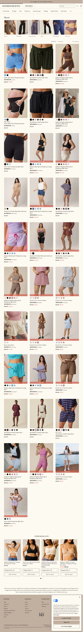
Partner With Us (45, 604)
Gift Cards (6, 614)
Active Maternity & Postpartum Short (14, 83)
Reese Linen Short (9, 347)
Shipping (6, 608)
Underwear (66, 42)
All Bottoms (18, 42)
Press (26, 606)
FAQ (5, 602)
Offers (5, 617)
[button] (14, 11)
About (26, 602)
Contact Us (6, 604)
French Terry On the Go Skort (37, 303)
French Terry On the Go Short (63, 390)
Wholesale (44, 606)
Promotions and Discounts (9, 610)
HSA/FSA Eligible (8, 612)
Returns (5, 606)
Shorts (5, 42)
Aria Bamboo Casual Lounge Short (38, 83)
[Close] (78, 597)
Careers (26, 608)
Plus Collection (55, 42)
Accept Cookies (65, 618)
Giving (26, 604)
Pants (41, 42)
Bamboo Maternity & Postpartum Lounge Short (40, 172)
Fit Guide (27, 612)
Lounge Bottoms (31, 42)
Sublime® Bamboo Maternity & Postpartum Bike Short (63, 84)
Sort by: (52, 47)
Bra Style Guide (28, 610)
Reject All (65, 622)
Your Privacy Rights (48, 625)
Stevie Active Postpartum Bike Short (14, 171)
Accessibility (47, 627)
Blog (43, 602)
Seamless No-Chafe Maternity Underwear (15, 215)
